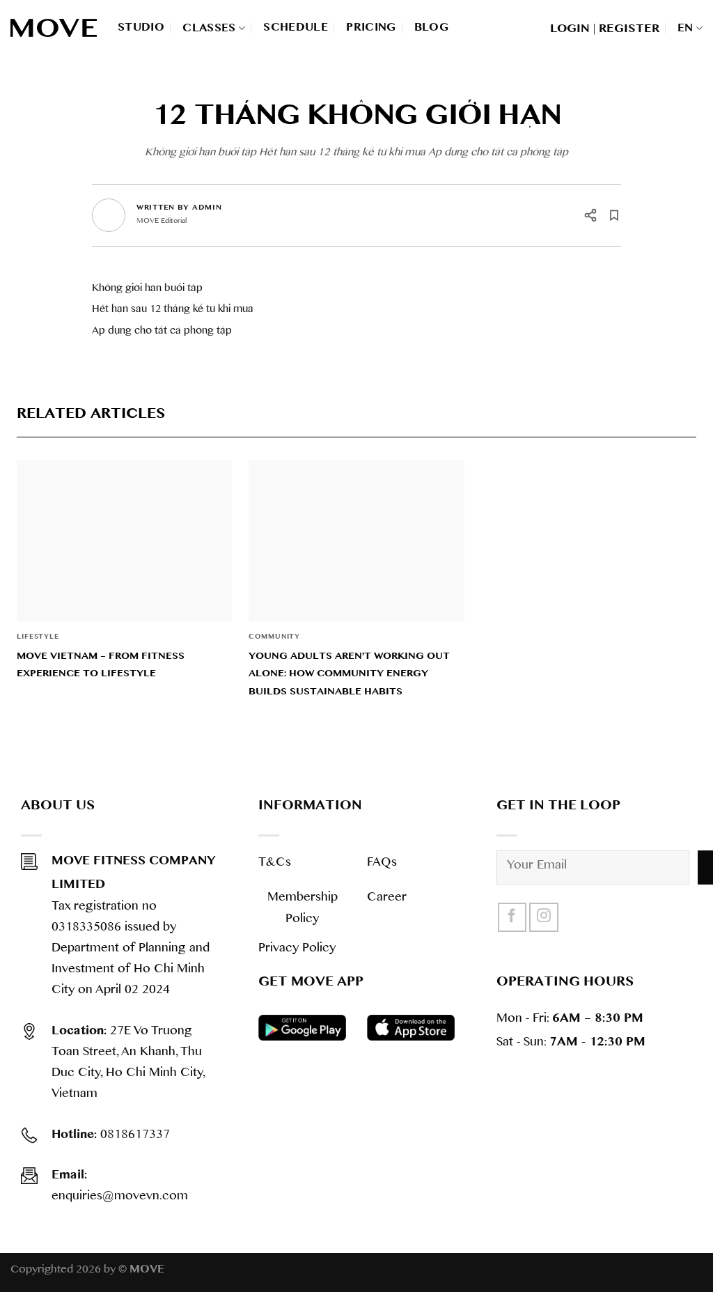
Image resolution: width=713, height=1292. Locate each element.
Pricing (371, 27)
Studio (141, 27)
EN (685, 28)
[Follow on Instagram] (543, 917)
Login (570, 29)
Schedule (295, 27)
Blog (431, 27)
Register (629, 29)
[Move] (53, 28)
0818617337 (111, 1137)
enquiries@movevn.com (120, 1188)
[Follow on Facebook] (512, 917)
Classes (209, 28)
